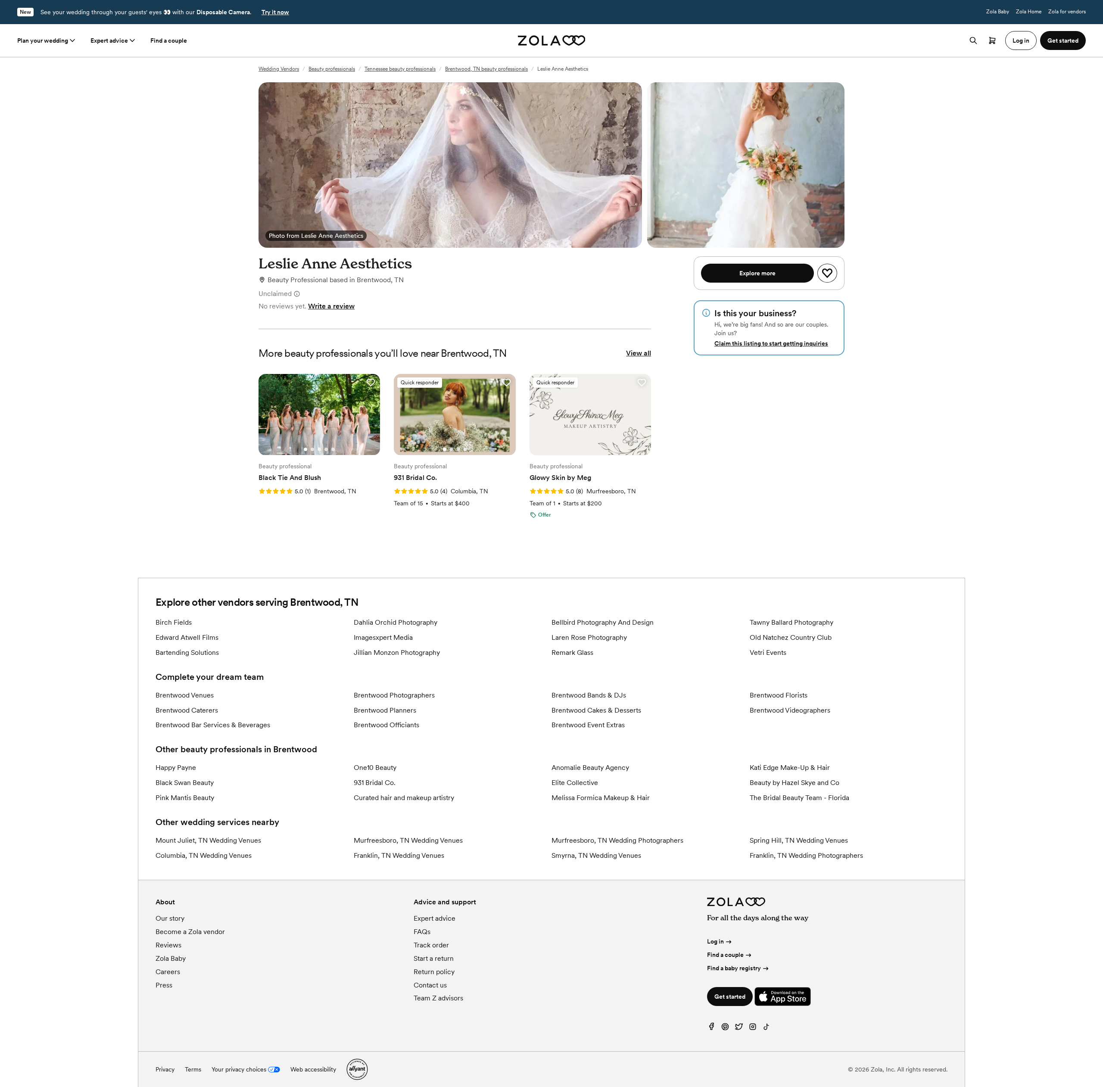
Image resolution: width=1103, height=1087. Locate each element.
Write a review (331, 306)
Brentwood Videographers (790, 710)
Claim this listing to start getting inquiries (771, 343)
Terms (193, 1069)
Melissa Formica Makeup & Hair (601, 798)
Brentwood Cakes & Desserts (596, 710)
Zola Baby (997, 12)
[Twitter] (739, 1029)
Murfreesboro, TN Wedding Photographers (617, 840)
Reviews (168, 945)
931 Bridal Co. (375, 783)
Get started (729, 996)
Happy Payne (176, 767)
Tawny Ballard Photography (791, 622)
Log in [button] (1021, 40)
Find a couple (168, 40)
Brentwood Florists (778, 695)
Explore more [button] (757, 273)
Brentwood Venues (185, 695)
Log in (715, 941)
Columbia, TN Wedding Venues (204, 855)
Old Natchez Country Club (791, 637)
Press (164, 985)
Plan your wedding (42, 40)
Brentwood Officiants (386, 725)
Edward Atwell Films (187, 637)
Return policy (434, 972)
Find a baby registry (734, 968)
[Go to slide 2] (312, 449)
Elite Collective (575, 783)
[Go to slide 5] (333, 449)
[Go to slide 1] (305, 449)
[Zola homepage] (552, 40)
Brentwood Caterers (187, 710)
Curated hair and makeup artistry (404, 798)
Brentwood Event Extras (588, 725)
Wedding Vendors (279, 69)
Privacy (165, 1069)
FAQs (422, 932)
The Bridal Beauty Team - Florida (799, 798)
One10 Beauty (375, 767)
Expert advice (109, 40)
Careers (168, 972)
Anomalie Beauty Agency (590, 767)
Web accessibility (313, 1069)
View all (638, 353)
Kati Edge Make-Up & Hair (790, 767)
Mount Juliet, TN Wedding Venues (208, 840)
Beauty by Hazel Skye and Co (794, 783)
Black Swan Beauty (185, 783)
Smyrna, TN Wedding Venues (596, 855)
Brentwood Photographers (394, 695)
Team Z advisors (438, 998)
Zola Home (1028, 12)
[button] (370, 382)
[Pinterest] (725, 1029)
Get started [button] (1062, 40)
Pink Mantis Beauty (185, 798)
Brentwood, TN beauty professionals (486, 69)
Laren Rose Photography (589, 637)
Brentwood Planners (385, 710)
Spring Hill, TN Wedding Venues (799, 840)
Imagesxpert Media (383, 637)
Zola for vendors (1067, 12)
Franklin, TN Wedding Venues (399, 855)
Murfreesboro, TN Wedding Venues (408, 840)
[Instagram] (752, 1029)
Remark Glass (572, 652)
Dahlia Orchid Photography (395, 622)
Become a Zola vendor (190, 932)
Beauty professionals (331, 69)
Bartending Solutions (187, 652)
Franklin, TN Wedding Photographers (806, 855)
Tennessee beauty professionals (400, 69)
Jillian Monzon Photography (397, 652)
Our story (170, 918)
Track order (431, 945)
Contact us (430, 985)
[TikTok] (766, 1029)
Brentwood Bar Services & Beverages (213, 725)
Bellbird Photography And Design (603, 622)
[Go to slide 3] (319, 449)
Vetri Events (768, 652)
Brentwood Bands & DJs (589, 695)
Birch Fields (174, 622)
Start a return (434, 958)
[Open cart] (992, 40)
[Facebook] (711, 1029)
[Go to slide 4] (326, 449)
